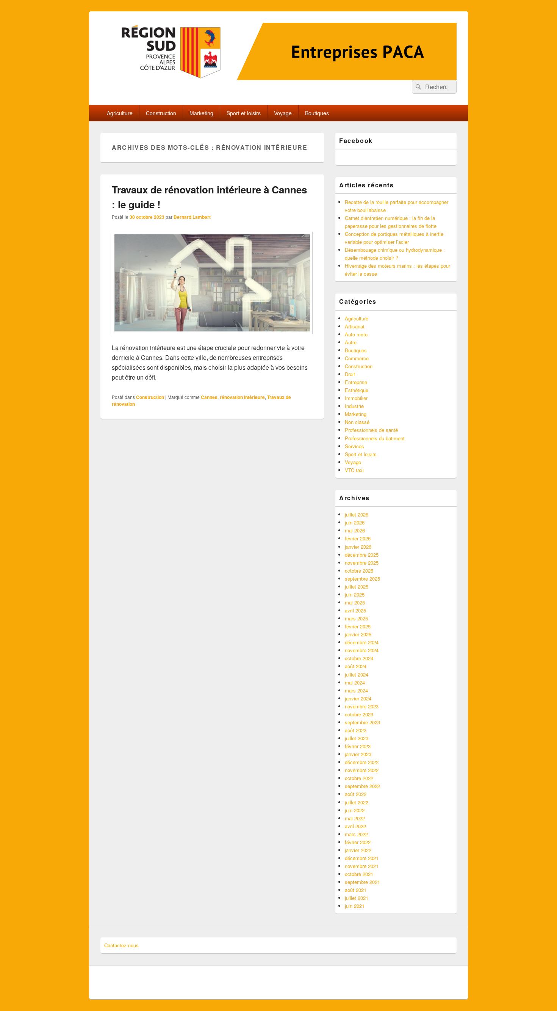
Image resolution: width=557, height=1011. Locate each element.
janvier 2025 (358, 634)
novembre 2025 (362, 562)
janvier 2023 (358, 754)
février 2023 (358, 746)
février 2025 (358, 626)
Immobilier (356, 398)
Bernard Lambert (192, 217)
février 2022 (358, 842)
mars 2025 (356, 618)
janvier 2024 (358, 698)
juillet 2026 (356, 514)
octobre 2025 (359, 570)
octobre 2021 (359, 874)
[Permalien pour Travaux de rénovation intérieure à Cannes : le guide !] (212, 337)
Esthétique (356, 390)
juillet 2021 (356, 897)
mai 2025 (355, 602)
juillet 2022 (356, 802)
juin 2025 (355, 594)
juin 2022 (355, 810)
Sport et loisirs (244, 113)
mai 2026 (355, 530)
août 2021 (355, 889)
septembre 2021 (362, 881)
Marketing (201, 113)
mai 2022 (355, 818)
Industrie (354, 406)
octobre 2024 (359, 658)
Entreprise (356, 382)
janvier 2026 (358, 546)
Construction (161, 113)
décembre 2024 (362, 642)
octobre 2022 (359, 778)
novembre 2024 (362, 650)
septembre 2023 (362, 722)
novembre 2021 (362, 866)
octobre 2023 (359, 714)
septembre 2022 (362, 786)
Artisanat (355, 326)
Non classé (357, 421)
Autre (351, 342)
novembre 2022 (362, 770)
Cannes (209, 397)
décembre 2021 (362, 858)
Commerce (357, 358)
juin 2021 (355, 905)
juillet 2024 (356, 674)
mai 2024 (355, 682)
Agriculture (120, 113)
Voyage (283, 113)
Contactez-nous (121, 945)
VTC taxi (354, 470)
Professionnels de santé (371, 429)
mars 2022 (356, 834)
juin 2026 (355, 522)
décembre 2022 (362, 762)
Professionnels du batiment (375, 438)
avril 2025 (355, 610)
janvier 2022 (358, 850)
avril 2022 (355, 826)
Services (354, 446)
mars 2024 (356, 690)
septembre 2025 (362, 578)
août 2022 (355, 793)
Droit (350, 374)
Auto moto (356, 334)
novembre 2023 (362, 706)
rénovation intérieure (242, 397)
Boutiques (317, 113)
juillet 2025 (356, 586)
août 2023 (355, 730)
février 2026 (358, 538)
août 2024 (355, 666)
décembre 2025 (362, 554)
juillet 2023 (356, 738)
